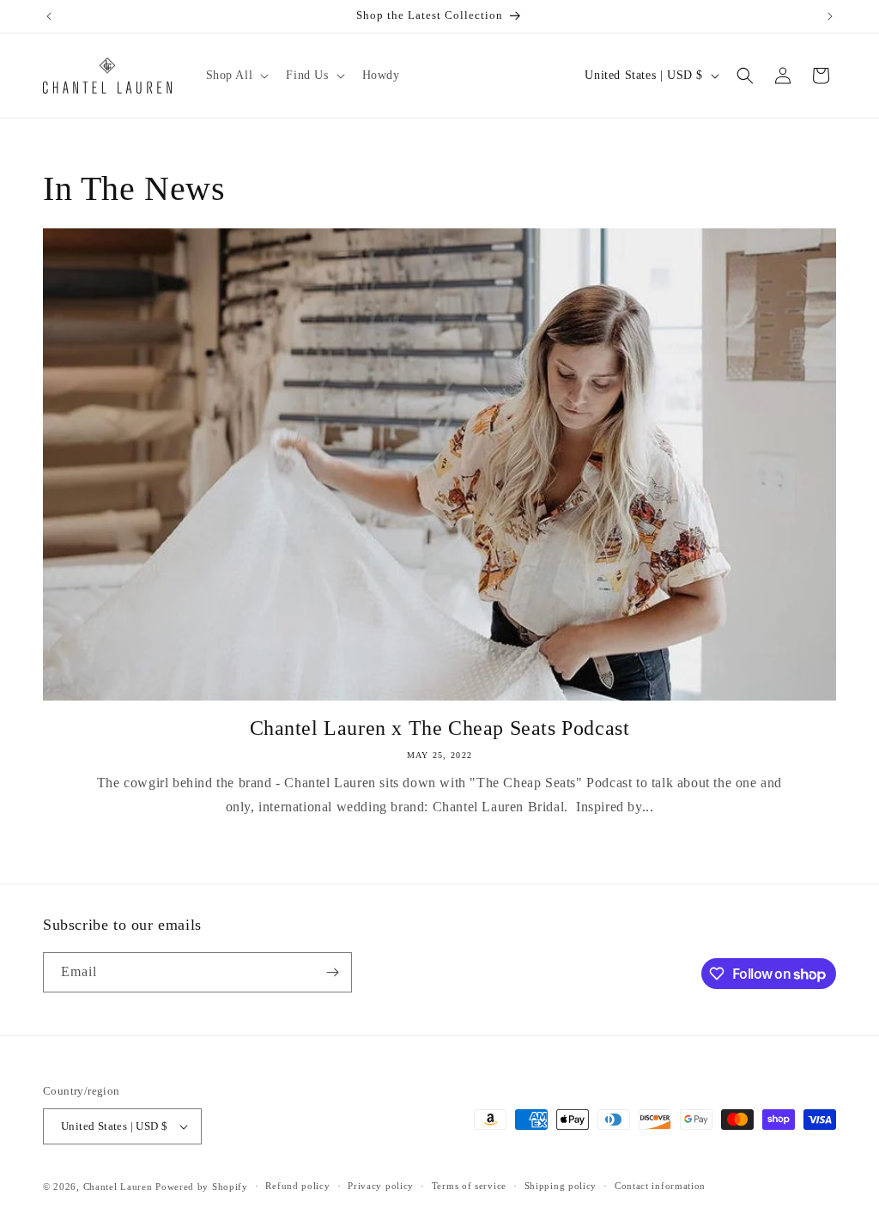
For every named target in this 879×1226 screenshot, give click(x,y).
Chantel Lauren (118, 1186)
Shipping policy (560, 1185)
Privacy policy (381, 1185)
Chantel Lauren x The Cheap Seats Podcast (440, 728)
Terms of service (469, 1185)
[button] (236, 76)
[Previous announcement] (49, 16)
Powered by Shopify (201, 1186)
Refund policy (297, 1185)
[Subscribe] (332, 972)
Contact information (660, 1185)
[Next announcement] (830, 16)
